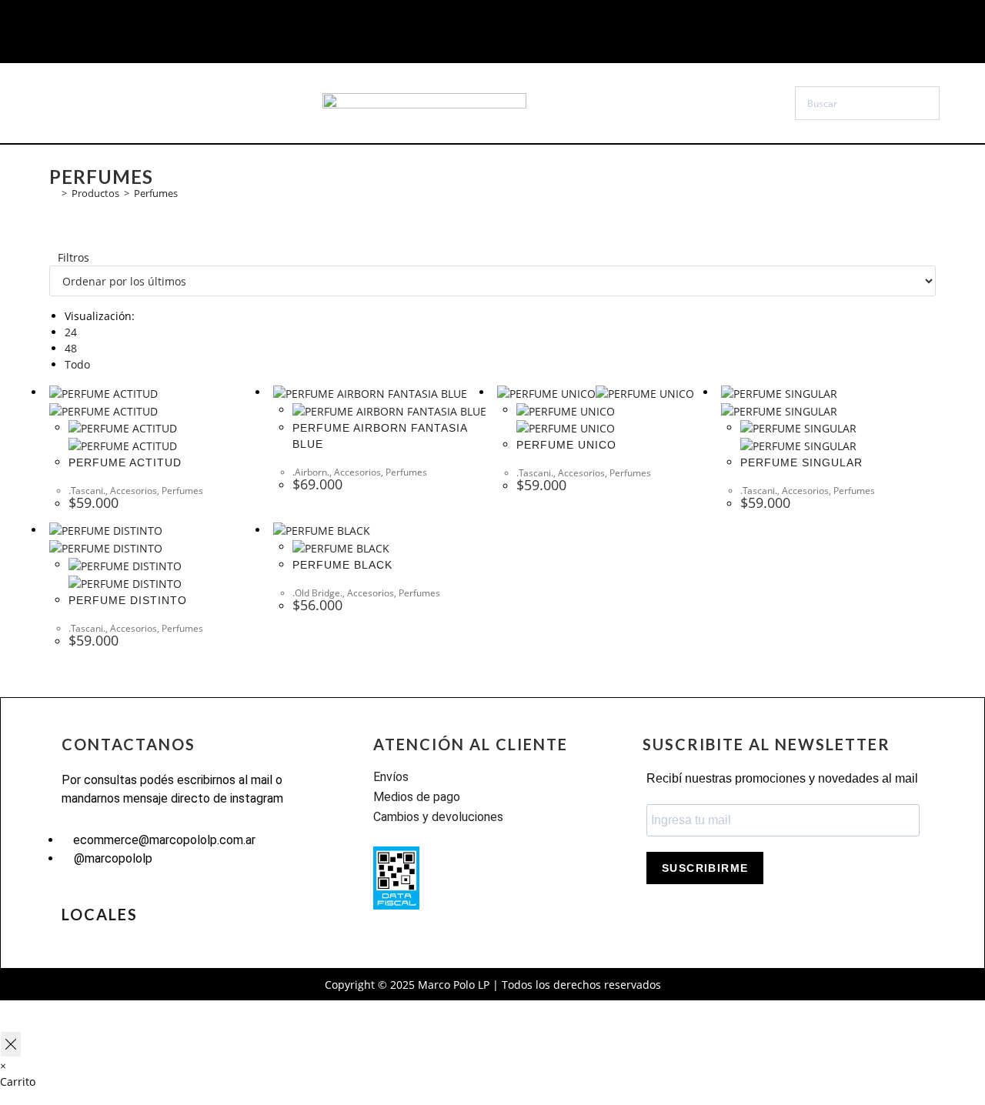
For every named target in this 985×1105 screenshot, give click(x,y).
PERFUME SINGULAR (801, 462)
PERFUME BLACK (342, 565)
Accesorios (133, 490)
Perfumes (156, 193)
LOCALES (100, 914)
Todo (77, 364)
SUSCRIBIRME (705, 868)
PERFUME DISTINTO (127, 600)
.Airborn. (310, 472)
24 (71, 332)
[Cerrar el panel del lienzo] (11, 1044)
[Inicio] (53, 193)
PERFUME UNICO (566, 445)
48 (71, 348)
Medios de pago (416, 797)
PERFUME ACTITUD (125, 462)
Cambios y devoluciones (438, 817)
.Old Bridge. (317, 592)
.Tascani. (86, 490)
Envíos (391, 776)
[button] (112, 103)
